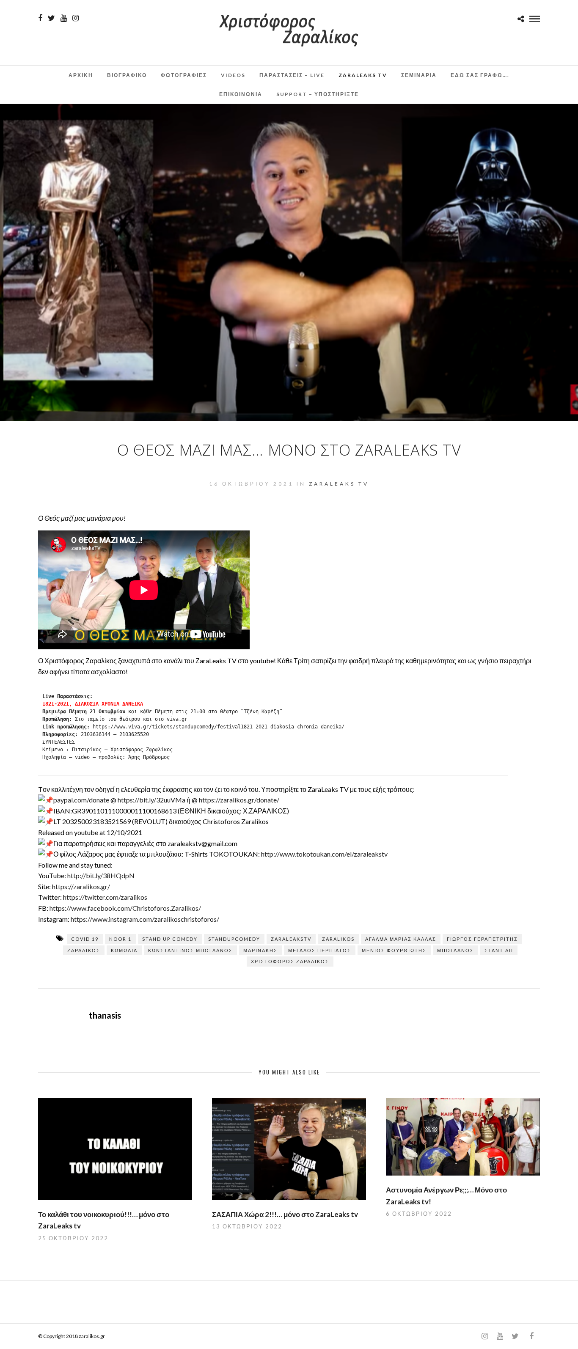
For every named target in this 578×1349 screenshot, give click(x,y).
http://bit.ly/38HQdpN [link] (101, 875)
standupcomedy (234, 939)
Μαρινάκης (260, 950)
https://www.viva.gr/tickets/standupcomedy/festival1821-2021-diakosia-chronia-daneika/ (218, 727)
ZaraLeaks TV (363, 75)
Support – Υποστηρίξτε (317, 94)
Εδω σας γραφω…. (480, 75)
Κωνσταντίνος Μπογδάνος (190, 950)
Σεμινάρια (419, 75)
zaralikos (338, 939)
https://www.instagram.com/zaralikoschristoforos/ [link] (145, 919)
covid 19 (85, 939)
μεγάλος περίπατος (319, 950)
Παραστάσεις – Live (292, 75)
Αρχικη (81, 75)
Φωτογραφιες (184, 75)
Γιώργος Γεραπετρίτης (482, 939)
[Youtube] (64, 18)
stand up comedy (170, 939)
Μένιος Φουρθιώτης (394, 950)
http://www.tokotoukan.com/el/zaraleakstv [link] (324, 854)
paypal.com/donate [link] (81, 800)
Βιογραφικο (127, 75)
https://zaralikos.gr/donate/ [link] (239, 800)
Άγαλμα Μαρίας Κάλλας (400, 939)
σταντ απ (498, 950)
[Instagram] (75, 18)
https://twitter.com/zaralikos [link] (105, 897)
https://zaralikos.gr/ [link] (81, 886)
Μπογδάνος (455, 950)
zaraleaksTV (291, 939)
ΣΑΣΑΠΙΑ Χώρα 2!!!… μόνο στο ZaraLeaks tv (285, 1214)
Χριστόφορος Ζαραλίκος (290, 961)
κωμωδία (124, 950)
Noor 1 (120, 939)
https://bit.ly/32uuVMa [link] (151, 800)
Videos (233, 75)
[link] (125, 908)
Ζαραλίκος (83, 950)
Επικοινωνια (240, 94)
